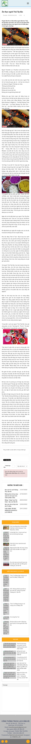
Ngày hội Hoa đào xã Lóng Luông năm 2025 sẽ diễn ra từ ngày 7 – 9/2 (19, 549)
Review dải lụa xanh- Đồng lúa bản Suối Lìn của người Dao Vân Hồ (18, 623)
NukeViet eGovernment (16, 735)
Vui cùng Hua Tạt (14, 617)
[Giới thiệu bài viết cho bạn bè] (22, 17)
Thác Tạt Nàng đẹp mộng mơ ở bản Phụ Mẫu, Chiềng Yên (18, 576)
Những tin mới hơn (14, 485)
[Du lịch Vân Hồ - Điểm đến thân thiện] (5, 3)
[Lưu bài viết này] (28, 17)
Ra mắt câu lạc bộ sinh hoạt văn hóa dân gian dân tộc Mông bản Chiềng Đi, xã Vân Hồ (18, 564)
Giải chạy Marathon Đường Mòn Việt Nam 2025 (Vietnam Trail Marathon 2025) (18, 528)
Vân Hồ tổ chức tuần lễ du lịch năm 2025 (18, 544)
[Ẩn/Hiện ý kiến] (13, 466)
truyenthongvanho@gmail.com (17, 727)
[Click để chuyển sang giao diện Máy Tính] (6, 741)
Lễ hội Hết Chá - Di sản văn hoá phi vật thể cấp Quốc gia (18, 533)
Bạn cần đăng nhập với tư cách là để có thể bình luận (15, 473)
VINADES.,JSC (16, 737)
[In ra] (25, 17)
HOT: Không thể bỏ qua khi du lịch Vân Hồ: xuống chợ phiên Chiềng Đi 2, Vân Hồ (18, 590)
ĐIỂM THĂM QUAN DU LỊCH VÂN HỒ (15, 571)
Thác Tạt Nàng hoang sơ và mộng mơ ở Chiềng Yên (17, 604)
